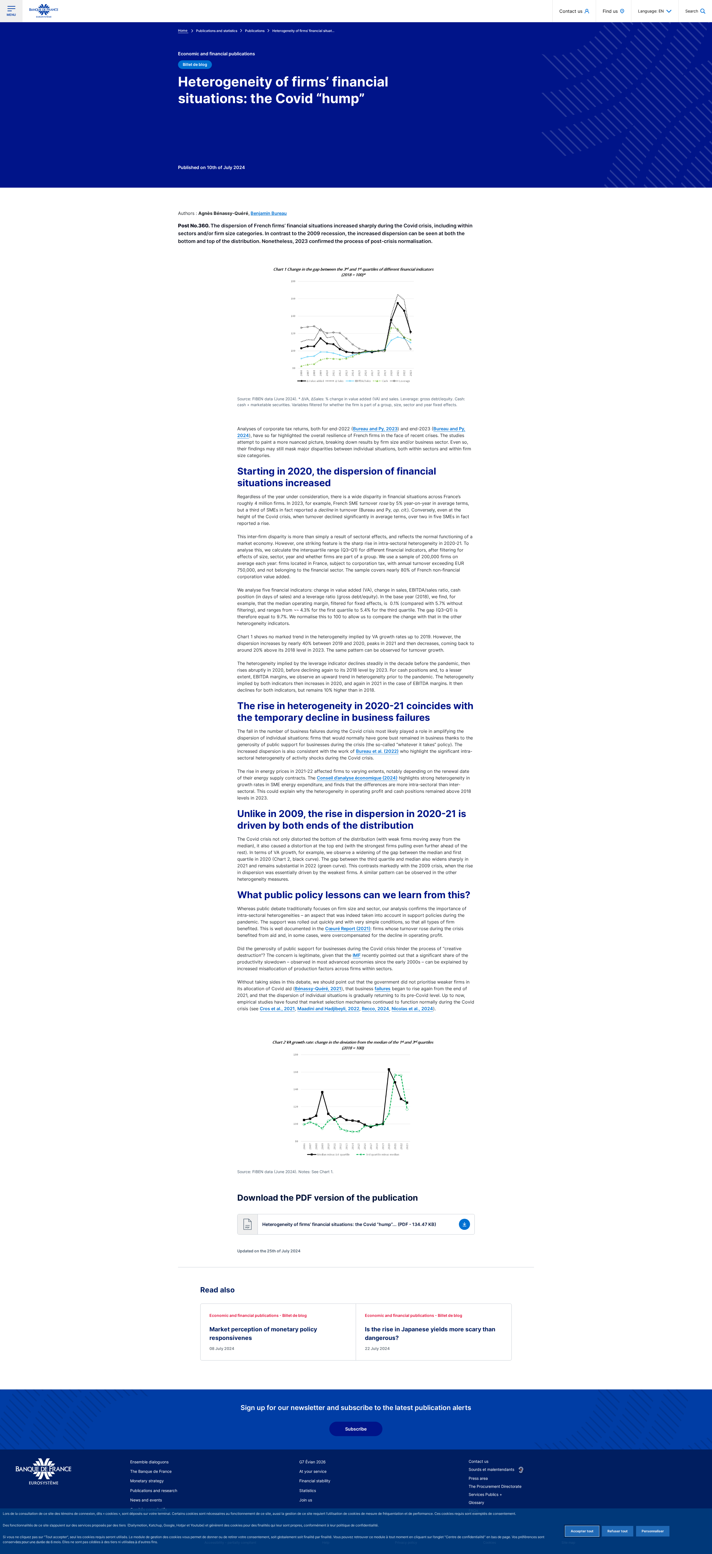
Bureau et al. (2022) (377, 751)
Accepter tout (582, 1531)
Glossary (476, 1502)
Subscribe (356, 1429)
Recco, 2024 (375, 1008)
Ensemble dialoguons (149, 1461)
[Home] (50, 1471)
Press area (478, 1478)
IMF (356, 955)
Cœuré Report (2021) (347, 928)
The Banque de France (151, 1471)
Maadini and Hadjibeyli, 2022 (328, 1008)
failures (382, 988)
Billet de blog (195, 64)
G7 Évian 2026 (312, 1461)
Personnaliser (653, 1531)
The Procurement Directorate (495, 1486)
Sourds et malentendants (491, 1469)
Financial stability (314, 1480)
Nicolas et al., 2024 (412, 1008)
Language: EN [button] (651, 11)
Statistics (307, 1490)
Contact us (478, 1461)
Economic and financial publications (216, 53)
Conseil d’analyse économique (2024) (357, 778)
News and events (146, 1500)
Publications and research (153, 1490)
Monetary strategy (147, 1480)
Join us (305, 1500)
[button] (695, 11)
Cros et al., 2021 (277, 1008)
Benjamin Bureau (269, 213)
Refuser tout (617, 1531)
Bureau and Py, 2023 (375, 428)
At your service (313, 1471)
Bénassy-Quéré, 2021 (318, 988)
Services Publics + (485, 1494)
